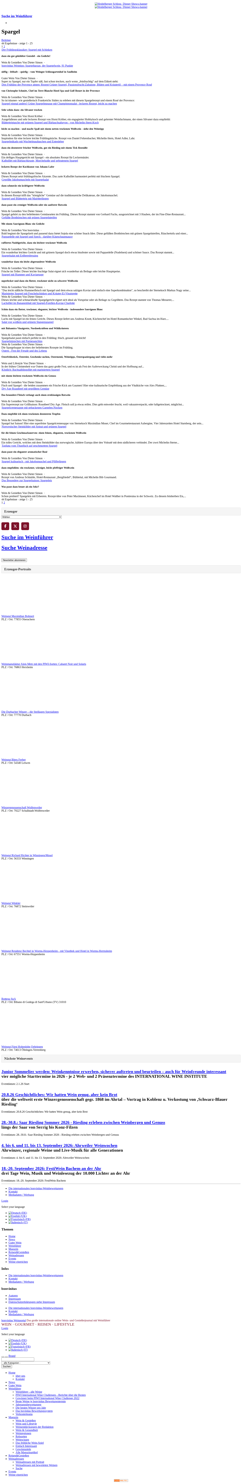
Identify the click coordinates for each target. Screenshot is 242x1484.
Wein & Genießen (26, 1420)
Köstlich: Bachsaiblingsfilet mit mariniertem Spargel (31, 369)
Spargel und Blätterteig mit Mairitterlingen (25, 198)
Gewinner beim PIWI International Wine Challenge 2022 (47, 1398)
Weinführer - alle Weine (29, 1391)
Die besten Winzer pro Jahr (31, 1407)
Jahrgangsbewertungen (28, 1404)
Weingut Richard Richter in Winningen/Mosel (27, 855)
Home (12, 1236)
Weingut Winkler (10, 903)
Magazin (13, 1248)
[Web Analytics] (121, 1480)
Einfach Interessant (26, 1446)
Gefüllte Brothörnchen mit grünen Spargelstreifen (29, 217)
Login (4, 1200)
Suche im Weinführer (16, 16)
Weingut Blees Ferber (13, 759)
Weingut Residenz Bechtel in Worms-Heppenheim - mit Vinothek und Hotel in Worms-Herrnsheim (56, 950)
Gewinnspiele (23, 1449)
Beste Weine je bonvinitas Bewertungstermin (41, 1401)
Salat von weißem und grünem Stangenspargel (28, 322)
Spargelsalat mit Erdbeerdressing (20, 255)
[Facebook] (5, 526)
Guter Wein (15, 1242)
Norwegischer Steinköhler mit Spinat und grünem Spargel (34, 426)
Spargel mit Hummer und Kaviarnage (23, 274)
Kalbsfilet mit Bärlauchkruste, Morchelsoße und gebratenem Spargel (40, 160)
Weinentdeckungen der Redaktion (35, 1426)
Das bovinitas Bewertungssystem (34, 1410)
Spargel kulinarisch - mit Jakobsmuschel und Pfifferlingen (34, 461)
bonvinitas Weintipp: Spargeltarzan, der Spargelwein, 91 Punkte (37, 65)
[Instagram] (25, 526)
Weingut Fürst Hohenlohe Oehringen (22, 1046)
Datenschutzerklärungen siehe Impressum (32, 1301)
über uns (20, 1375)
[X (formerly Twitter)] (15, 526)
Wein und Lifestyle (26, 1423)
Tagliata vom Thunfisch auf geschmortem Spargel (29, 445)
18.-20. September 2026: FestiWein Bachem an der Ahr (51, 1168)
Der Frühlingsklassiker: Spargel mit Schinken (27, 49)
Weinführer (15, 1245)
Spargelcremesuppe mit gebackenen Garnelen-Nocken (32, 407)
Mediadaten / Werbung (21, 1194)
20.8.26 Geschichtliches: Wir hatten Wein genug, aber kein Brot (59, 1094)
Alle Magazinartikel (27, 1452)
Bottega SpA (8, 998)
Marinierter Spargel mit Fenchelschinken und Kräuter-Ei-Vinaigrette (40, 293)
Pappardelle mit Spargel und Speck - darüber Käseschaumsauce (37, 236)
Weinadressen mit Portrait (30, 1461)
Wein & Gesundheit (27, 1430)
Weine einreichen (18, 1261)
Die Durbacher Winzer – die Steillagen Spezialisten (30, 711)
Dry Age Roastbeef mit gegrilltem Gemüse (25, 388)
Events (12, 1258)
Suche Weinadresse (24, 547)
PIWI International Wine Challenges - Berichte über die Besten (51, 1394)
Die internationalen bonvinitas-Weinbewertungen (36, 1188)
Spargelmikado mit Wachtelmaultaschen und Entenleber (33, 141)
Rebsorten (21, 1436)
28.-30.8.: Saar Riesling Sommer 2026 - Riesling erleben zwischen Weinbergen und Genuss (83, 1122)
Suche (19, 1468)
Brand (12, 1355)
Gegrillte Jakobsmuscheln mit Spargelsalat (25, 179)
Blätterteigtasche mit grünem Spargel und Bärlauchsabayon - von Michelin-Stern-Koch (50, 122)
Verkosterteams (24, 1414)
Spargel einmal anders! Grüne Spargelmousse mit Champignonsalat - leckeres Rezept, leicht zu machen (59, 103)
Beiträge (6, 40)
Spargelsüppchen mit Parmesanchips (22, 341)
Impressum (15, 1298)
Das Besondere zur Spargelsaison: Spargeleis (27, 480)
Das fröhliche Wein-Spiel (30, 1442)
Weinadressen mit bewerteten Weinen (36, 1465)
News (12, 1239)
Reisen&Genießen (19, 1252)
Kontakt (13, 1191)
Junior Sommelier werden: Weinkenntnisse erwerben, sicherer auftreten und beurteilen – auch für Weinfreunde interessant (113, 1071)
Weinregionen (23, 1433)
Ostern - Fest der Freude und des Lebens (24, 350)
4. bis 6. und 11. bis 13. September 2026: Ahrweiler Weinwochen (59, 1145)
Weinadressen (16, 1255)
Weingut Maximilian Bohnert (17, 616)
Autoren (13, 1295)
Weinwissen (22, 1439)
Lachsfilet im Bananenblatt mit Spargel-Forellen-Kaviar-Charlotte (38, 303)
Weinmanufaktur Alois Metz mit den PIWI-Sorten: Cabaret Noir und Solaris (43, 663)
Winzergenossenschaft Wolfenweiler (21, 807)
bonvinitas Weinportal (13, 1320)
